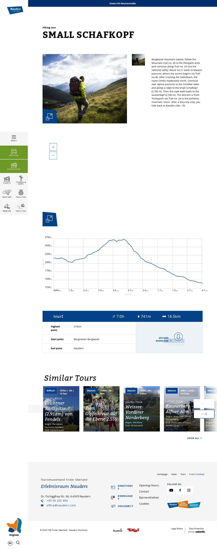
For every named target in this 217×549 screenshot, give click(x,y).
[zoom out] (53, 155)
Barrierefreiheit (149, 497)
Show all (193, 438)
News (174, 474)
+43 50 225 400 (57, 500)
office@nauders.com (61, 505)
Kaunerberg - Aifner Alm (179, 408)
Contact (144, 491)
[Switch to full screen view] (49, 219)
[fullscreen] (49, 116)
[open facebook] (180, 490)
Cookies (144, 503)
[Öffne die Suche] (18, 543)
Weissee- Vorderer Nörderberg (137, 412)
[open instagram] (189, 490)
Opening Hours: (149, 485)
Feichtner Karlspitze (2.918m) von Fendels (59, 411)
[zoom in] (53, 147)
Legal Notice (177, 528)
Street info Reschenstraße (123, 3)
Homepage (162, 474)
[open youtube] (171, 490)
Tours (183, 474)
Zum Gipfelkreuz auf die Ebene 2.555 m (101, 416)
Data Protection (196, 528)
